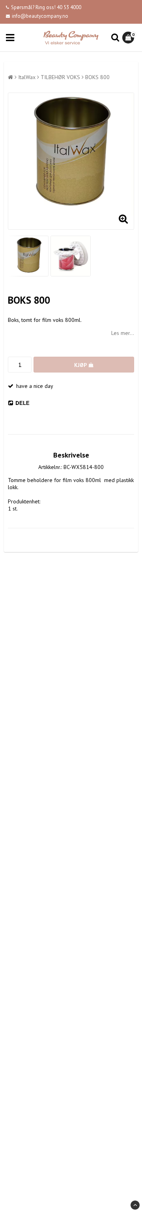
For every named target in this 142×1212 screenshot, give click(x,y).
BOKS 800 (97, 77)
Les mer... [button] (122, 333)
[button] (129, 37)
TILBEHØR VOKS (60, 77)
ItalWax (27, 77)
